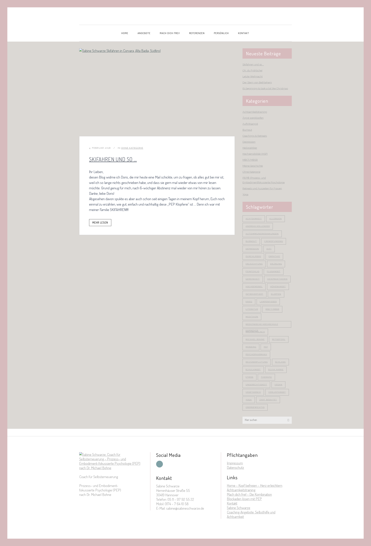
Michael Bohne (255, 339)
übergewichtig (255, 407)
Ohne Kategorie (132, 148)
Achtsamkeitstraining (255, 111)
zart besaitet (268, 400)
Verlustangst (277, 392)
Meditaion (252, 317)
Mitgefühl (278, 339)
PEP (266, 347)
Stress (249, 377)
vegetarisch (253, 392)
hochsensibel (254, 286)
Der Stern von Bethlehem (257, 82)
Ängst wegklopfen (253, 117)
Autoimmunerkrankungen (262, 234)
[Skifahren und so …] (157, 92)
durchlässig (253, 256)
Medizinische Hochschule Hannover (262, 325)
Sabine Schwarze (238, 507)
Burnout (247, 129)
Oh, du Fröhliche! (252, 70)
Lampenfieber (268, 302)
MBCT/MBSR (250, 159)
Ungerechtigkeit (256, 385)
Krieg (249, 302)
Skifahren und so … (113, 159)
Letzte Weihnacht (253, 76)
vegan (278, 385)
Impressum (235, 463)
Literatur (252, 309)
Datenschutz (235, 467)
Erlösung (276, 264)
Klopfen (276, 294)
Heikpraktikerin (277, 279)
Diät (269, 249)
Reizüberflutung (257, 362)
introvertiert (254, 294)
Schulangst (253, 369)
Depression (249, 141)
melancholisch (255, 332)
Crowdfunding (273, 241)
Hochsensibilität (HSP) (255, 153)
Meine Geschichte (253, 165)
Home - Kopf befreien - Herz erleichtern (254, 485)
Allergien (275, 219)
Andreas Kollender (258, 226)
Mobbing (251, 347)
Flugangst (273, 271)
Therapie (266, 377)
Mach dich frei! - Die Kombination (249, 494)
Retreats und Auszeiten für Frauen (262, 188)
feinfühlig (252, 271)
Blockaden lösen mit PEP (244, 498)
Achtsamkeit (254, 219)
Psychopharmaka (256, 354)
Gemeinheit (253, 279)
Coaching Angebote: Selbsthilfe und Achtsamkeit (251, 514)
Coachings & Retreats (255, 135)
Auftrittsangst (250, 123)
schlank (280, 362)
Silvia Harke (275, 369)
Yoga (245, 194)
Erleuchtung (254, 264)
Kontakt (232, 503)
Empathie (274, 256)
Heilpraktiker (250, 147)
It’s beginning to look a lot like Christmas (265, 88)
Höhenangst (278, 286)
